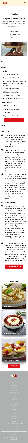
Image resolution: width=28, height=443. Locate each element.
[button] (24, 2)
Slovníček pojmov (14, 390)
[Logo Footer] (14, 372)
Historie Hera (14, 385)
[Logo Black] (5, 1)
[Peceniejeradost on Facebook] (15, 434)
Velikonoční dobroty (14, 402)
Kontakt (14, 418)
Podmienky (14, 426)
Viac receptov (14, 366)
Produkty (14, 387)
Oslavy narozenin (14, 409)
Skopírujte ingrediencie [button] (14, 120)
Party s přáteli (14, 399)
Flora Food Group (14, 416)
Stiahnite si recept (13, 266)
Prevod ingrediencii (14, 392)
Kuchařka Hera (14, 404)
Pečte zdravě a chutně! (14, 406)
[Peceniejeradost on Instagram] (11, 434)
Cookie (14, 421)
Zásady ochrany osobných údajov (14, 423)
